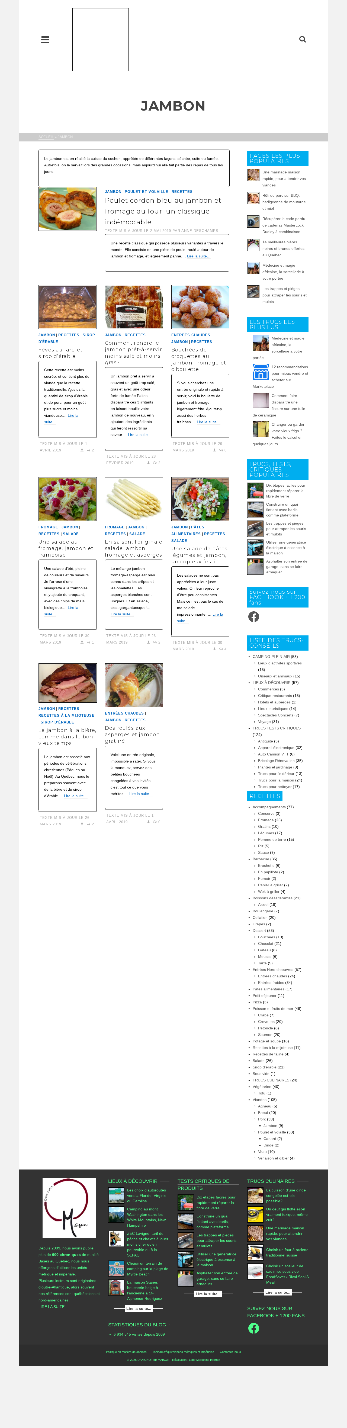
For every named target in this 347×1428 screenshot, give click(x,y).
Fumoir (264, 878)
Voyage (264, 721)
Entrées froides (271, 982)
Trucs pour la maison (276, 780)
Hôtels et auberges (274, 702)
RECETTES (182, 192)
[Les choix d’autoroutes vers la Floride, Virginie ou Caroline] (116, 1195)
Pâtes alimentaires (268, 989)
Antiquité (265, 741)
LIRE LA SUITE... (53, 1306)
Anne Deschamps (200, 231)
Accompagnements (269, 807)
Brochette (266, 865)
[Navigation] (45, 39)
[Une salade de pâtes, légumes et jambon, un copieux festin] (200, 499)
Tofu (261, 1093)
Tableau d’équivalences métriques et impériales (183, 1351)
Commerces (268, 689)
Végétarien (262, 1086)
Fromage (48, 527)
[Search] (303, 39)
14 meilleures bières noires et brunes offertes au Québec (283, 248)
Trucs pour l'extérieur (276, 773)
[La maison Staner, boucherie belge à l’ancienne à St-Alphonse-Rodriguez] (116, 1288)
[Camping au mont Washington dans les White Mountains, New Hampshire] (116, 1214)
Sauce (263, 852)
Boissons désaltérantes (273, 898)
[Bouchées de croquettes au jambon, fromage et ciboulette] (200, 307)
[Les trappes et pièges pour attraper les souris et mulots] (255, 529)
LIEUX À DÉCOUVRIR (272, 682)
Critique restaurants (275, 695)
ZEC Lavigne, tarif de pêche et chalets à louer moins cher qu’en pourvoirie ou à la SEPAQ (147, 1244)
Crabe (263, 1015)
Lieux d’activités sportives (280, 663)
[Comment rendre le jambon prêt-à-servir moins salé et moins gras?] (134, 307)
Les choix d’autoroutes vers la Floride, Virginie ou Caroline (146, 1195)
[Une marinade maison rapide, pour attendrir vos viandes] (255, 1233)
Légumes (266, 833)
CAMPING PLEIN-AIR (271, 656)
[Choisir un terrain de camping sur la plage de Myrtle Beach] (116, 1269)
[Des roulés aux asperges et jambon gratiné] (134, 685)
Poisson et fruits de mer (273, 1008)
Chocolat (265, 943)
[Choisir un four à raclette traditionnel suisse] (255, 1252)
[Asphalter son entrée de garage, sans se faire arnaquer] (255, 566)
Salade (71, 534)
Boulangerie (263, 911)
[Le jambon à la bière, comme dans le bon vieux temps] (67, 683)
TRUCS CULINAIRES (271, 1080)
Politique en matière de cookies (126, 1351)
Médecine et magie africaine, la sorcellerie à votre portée (283, 271)
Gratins (264, 826)
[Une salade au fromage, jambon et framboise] (67, 499)
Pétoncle (265, 1028)
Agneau (264, 1106)
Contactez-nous (230, 1351)
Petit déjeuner (265, 995)
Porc (262, 1119)
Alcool (263, 904)
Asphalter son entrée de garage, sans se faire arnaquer (286, 566)
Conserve (266, 813)
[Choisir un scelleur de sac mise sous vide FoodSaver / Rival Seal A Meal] (255, 1271)
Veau (262, 1151)
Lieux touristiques (273, 708)
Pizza (257, 1002)
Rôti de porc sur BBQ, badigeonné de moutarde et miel (284, 202)
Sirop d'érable (57, 722)
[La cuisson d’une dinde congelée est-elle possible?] (255, 1195)
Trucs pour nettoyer (275, 786)
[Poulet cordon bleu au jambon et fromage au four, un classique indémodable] (67, 208)
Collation (260, 917)
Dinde (269, 1145)
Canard (270, 1138)
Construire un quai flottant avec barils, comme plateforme (282, 509)
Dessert (259, 930)
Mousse (265, 956)
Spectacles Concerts (275, 715)
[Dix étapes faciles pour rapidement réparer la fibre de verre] (255, 491)
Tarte (262, 963)
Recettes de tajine (268, 1054)
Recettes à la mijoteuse (66, 715)
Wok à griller (268, 891)
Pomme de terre (272, 839)
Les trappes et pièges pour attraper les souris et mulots (284, 295)
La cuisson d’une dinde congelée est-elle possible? (286, 1195)
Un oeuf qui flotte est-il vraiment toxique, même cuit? (287, 1214)
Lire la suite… (199, 256)
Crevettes (266, 1021)
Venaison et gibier (273, 1158)
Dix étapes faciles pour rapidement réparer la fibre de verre (285, 490)
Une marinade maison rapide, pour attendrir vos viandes (284, 178)
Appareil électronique (276, 747)
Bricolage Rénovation (276, 760)
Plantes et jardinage (275, 767)
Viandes (259, 1099)
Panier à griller (270, 885)
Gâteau (264, 950)
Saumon (265, 1034)
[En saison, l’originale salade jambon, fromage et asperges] (134, 499)
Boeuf (263, 1112)
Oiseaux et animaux (275, 676)
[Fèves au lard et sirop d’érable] (67, 307)
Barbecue (261, 859)
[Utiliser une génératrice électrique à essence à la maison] (255, 547)
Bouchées (266, 937)
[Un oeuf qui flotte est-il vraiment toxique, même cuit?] (255, 1214)
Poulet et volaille (146, 192)
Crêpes (259, 924)
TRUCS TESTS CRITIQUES (277, 728)
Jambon (113, 192)
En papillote (268, 872)
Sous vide (261, 1073)
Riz (261, 846)
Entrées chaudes (190, 335)
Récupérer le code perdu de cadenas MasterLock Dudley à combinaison (283, 225)
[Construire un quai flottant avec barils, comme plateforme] (255, 510)
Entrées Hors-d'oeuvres (273, 969)
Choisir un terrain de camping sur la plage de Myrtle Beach (147, 1268)
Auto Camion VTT (273, 754)
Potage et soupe (267, 1041)
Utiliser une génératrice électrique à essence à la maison (286, 547)
